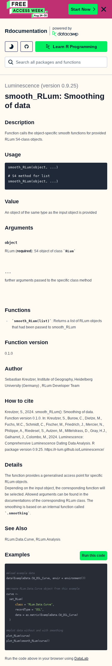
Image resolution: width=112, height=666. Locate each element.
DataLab (81, 658)
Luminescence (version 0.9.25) (41, 86)
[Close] (104, 9)
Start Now (80, 9)
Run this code (93, 555)
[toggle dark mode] (11, 46)
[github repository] (26, 46)
